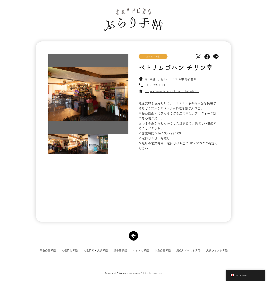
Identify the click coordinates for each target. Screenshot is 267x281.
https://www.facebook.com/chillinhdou (172, 91)
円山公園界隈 (47, 250)
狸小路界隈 (120, 250)
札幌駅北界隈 (69, 250)
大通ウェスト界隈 (217, 250)
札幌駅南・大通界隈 (95, 250)
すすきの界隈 (141, 250)
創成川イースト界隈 (188, 250)
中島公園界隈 (162, 250)
